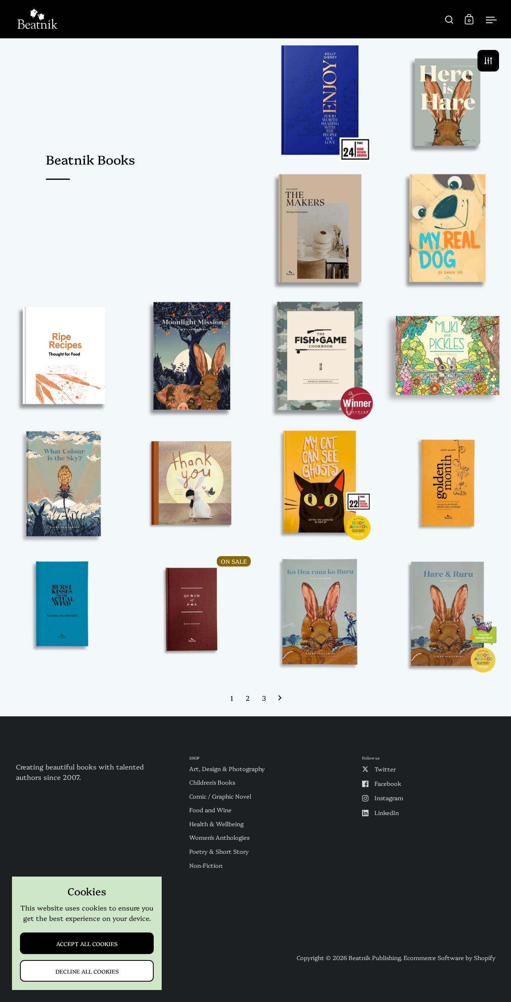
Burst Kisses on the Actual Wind (63, 614)
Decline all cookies (87, 971)
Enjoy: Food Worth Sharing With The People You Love (319, 102)
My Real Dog (447, 230)
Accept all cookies (86, 943)
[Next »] (280, 698)
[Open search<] (449, 19)
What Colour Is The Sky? (63, 486)
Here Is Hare (447, 102)
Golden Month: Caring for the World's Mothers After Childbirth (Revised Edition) (447, 486)
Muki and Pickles (447, 358)
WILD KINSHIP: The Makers (319, 230)
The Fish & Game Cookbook (319, 358)
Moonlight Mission (191, 358)
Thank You (191, 486)
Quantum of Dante (191, 614)
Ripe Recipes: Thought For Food (63, 358)
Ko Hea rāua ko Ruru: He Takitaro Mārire (319, 614)
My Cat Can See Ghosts (319, 486)
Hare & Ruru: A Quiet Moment (447, 614)
